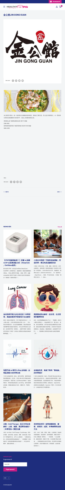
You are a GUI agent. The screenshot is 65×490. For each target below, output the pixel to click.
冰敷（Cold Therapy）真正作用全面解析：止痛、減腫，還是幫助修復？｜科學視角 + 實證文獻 (16, 426)
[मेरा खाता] (57, 7)
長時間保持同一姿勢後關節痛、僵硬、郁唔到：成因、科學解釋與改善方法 (47, 426)
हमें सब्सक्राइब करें (56, 1)
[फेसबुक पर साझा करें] (13, 80)
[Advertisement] (32, 213)
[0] (60, 7)
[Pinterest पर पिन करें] (16, 80)
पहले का (7, 192)
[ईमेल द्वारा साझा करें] (22, 80)
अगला (58, 192)
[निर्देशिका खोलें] (4, 6)
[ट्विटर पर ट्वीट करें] (19, 80)
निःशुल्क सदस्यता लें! (10, 469)
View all (60, 227)
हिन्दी (5, 478)
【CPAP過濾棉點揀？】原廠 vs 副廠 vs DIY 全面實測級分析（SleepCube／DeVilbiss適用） (16, 262)
